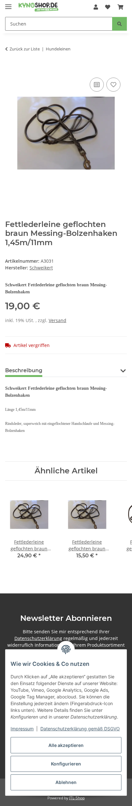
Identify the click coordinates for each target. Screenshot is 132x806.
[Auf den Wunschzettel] (113, 85)
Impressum (22, 728)
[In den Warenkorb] (10, 68)
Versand (57, 320)
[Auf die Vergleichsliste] (97, 85)
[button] (96, 7)
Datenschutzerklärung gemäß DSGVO (80, 728)
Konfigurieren (66, 763)
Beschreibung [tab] (23, 370)
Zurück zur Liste (25, 49)
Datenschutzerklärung (38, 638)
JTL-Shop (77, 798)
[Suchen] (119, 24)
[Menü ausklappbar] (8, 4)
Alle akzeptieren (66, 745)
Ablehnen (66, 782)
